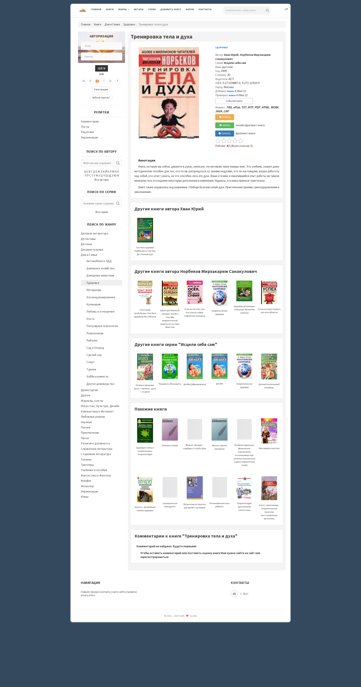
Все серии (101, 212)
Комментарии (90, 121)
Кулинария (93, 304)
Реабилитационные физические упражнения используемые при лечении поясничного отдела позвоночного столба (244, 455)
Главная (96, 9)
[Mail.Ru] (90, 81)
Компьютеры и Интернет (97, 411)
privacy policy (88, 595)
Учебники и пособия (94, 470)
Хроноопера (168, 632)
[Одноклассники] (97, 81)
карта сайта (118, 591)
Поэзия (85, 427)
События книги (234, 101)
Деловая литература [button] (131, 19)
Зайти (101, 68)
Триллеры (87, 465)
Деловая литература (174, 19)
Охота (90, 319)
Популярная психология (102, 326)
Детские (86, 244)
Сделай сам (94, 355)
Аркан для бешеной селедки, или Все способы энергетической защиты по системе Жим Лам (170, 318)
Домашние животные (100, 275)
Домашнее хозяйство (100, 268)
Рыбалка (92, 340)
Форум (190, 9)
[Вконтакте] (83, 81)
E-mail (244, 594)
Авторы (139, 9)
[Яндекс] (104, 81)
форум (95, 591)
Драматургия (89, 390)
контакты (105, 591)
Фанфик (86, 480)
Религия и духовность (95, 443)
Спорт (90, 362)
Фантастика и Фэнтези (96, 475)
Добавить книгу (170, 9)
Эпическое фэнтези (173, 649)
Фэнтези (166, 624)
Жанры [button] (122, 9)
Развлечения (94, 333)
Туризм (91, 369)
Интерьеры (93, 290)
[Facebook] (117, 81)
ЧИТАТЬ (226, 125)
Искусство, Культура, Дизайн (100, 406)
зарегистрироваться (154, 557)
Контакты (205, 9)
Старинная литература (96, 454)
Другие (85, 395)
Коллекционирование (100, 297)
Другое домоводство (100, 384)
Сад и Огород (95, 348)
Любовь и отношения (100, 311)
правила (131, 591)
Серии (152, 9)
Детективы (88, 239)
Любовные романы (93, 416)
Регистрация (101, 89)
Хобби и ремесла (97, 376)
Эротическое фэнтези (175, 665)
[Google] (111, 81)
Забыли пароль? (101, 97)
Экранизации (89, 137)
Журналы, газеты (92, 400)
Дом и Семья (112, 24)
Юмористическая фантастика (180, 674)
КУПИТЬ (226, 117)
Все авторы (101, 179)
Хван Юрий (231, 55)
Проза (85, 438)
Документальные (92, 249)
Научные (86, 422)
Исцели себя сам (235, 63)
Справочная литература (96, 449)
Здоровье (129, 24)
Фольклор (87, 486)
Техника (86, 459)
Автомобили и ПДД (98, 261)
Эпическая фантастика (176, 640)
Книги (110, 9)
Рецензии (87, 132)
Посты (85, 126)
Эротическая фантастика (177, 657)
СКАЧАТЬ (226, 133)
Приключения (90, 432)
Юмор (85, 496)
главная (85, 591)
